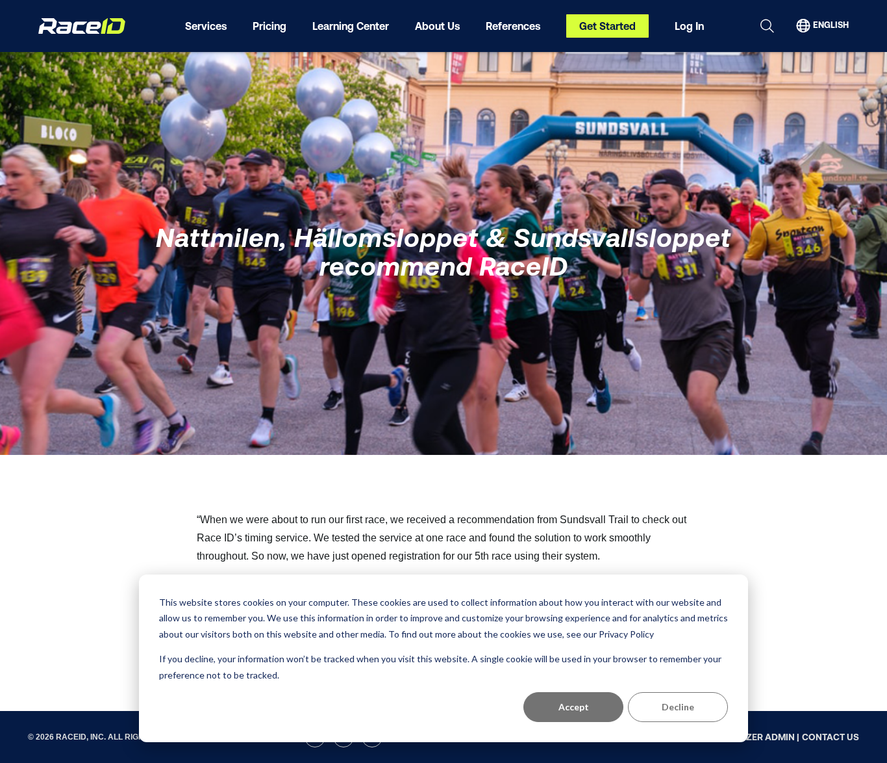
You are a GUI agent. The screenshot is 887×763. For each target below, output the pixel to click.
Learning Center (350, 26)
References (513, 26)
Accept (573, 706)
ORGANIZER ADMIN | (755, 737)
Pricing (269, 26)
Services (206, 26)
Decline (678, 706)
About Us (437, 26)
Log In (689, 26)
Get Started (607, 26)
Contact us (830, 737)
